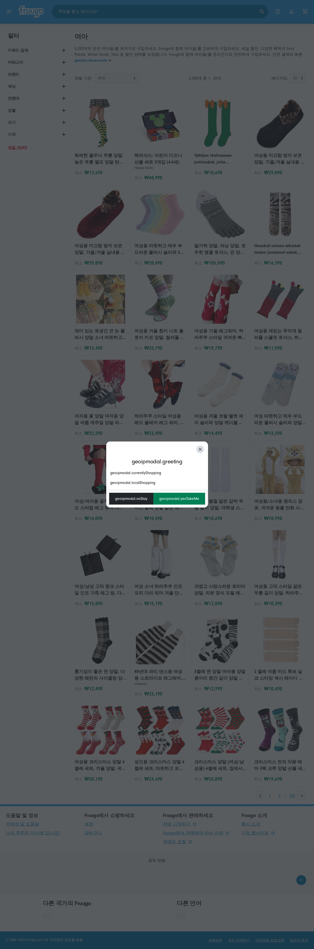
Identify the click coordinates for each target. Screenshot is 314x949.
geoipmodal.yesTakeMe (179, 498)
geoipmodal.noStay (131, 498)
